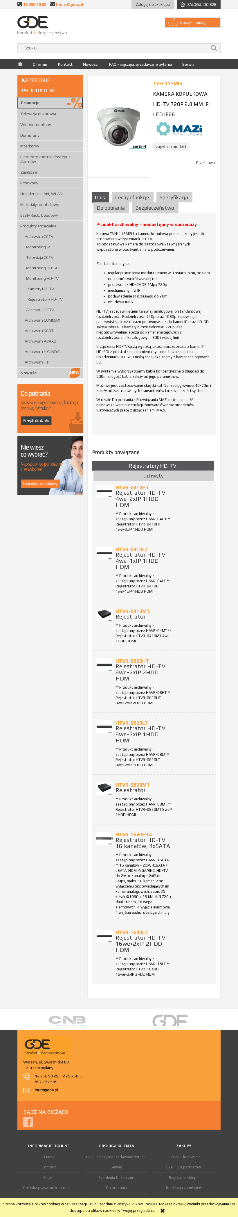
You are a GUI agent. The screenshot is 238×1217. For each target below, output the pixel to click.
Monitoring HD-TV (42, 278)
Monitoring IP (38, 247)
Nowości (28, 372)
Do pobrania (116, 1188)
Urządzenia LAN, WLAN (41, 193)
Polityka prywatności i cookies (49, 1188)
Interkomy (29, 146)
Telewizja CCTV (39, 257)
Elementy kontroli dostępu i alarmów (45, 159)
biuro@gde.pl (69, 4)
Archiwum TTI (37, 362)
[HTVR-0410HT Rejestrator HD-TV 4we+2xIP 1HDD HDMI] (104, 491)
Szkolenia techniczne (116, 1177)
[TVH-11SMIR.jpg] (119, 126)
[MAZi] (179, 128)
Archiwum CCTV (39, 236)
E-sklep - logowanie (184, 1157)
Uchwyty (153, 476)
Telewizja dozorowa (38, 113)
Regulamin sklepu (184, 1177)
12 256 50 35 (34, 4)
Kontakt (49, 1167)
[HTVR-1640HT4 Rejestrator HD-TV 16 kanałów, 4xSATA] (104, 838)
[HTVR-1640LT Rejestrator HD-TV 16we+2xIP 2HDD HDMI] (104, 936)
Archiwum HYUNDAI (42, 351)
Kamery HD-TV (41, 288)
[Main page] (42, 25)
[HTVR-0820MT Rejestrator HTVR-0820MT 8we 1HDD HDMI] (104, 788)
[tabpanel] (153, 326)
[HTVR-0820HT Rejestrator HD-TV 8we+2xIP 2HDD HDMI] (104, 664)
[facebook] (28, 1121)
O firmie (48, 1157)
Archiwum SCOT (39, 330)
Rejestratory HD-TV (45, 299)
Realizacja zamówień (183, 1188)
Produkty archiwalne (38, 226)
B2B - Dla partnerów (183, 1167)
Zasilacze (28, 172)
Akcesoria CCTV (40, 309)
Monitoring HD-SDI (42, 268)
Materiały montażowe (39, 204)
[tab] (101, 197)
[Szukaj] (214, 48)
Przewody (29, 183)
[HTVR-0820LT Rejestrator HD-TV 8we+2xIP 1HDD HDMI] (104, 726)
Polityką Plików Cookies (137, 1204)
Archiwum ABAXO (40, 341)
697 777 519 (46, 1081)
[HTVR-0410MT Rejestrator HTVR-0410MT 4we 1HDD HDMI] (104, 615)
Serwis (49, 1177)
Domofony (29, 135)
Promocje (30, 102)
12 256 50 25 (46, 1076)
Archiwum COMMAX (42, 320)
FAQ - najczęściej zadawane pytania (116, 1157)
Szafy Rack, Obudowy (39, 215)
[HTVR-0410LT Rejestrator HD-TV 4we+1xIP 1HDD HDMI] (104, 553)
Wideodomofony (35, 124)
